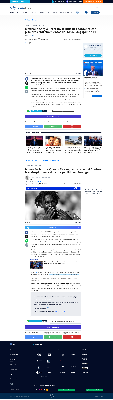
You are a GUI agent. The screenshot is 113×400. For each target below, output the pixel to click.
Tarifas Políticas (14, 389)
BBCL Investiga (62, 12)
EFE (36, 272)
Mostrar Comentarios (53, 116)
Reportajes (13, 379)
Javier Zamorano (35, 176)
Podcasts (12, 12)
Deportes (41, 12)
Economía (34, 12)
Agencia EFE (38, 181)
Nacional (19, 12)
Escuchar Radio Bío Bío (93, 1)
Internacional (27, 12)
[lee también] (37, 265)
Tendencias (48, 12)
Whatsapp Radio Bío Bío (95, 390)
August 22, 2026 (60, 311)
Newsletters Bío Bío (59, 1)
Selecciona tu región (18, 1)
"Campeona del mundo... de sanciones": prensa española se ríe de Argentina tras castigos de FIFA (62, 262)
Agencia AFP (30, 36)
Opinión (55, 12)
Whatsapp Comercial (68, 389)
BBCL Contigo (70, 12)
